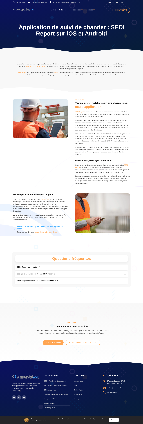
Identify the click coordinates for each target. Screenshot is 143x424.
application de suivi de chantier (36, 66)
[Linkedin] (113, 2)
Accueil (53, 10)
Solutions (62, 10)
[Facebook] (110, 2)
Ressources (76, 10)
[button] (122, 2)
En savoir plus (41, 421)
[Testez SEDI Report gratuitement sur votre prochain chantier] (14, 229)
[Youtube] (117, 2)
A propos (89, 10)
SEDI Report (22, 72)
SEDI (56, 72)
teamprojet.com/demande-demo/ (46, 232)
